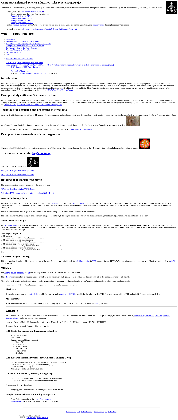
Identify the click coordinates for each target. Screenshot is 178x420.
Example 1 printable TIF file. (22, 18)
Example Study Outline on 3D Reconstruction (23, 41)
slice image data (10, 225)
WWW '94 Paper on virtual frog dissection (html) (24, 63)
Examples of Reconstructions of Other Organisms (25, 46)
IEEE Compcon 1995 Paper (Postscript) (26, 67)
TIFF (94, 261)
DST (78, 412)
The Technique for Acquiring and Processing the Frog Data (28, 44)
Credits (8, 54)
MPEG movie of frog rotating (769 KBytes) (18, 189)
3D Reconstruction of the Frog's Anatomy (22, 48)
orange (7, 273)
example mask (78, 203)
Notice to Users (86, 412)
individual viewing (82, 261)
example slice (57, 203)
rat (29, 273)
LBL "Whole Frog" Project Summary (61, 90)
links (97, 303)
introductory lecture (20, 25)
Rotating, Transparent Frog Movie (19, 50)
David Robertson (42, 418)
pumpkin (20, 273)
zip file (172, 261)
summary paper (98, 25)
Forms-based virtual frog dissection (19, 59)
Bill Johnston (31, 418)
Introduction (10, 39)
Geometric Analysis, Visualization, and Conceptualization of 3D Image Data (33, 105)
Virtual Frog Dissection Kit (31, 12)
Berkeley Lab (71, 412)
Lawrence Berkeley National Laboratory (32, 73)
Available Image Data (14, 52)
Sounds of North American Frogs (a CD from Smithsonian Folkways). (50, 29)
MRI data (8, 277)
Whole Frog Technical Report (81, 129)
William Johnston (17, 401)
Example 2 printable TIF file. (22, 23)
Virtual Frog (112, 412)
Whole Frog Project (100, 412)
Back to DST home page (20, 71)
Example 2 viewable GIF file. (22, 20)
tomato (13, 273)
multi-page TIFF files (68, 294)
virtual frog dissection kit (44, 399)
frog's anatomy (41, 153)
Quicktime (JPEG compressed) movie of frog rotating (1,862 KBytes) (27, 193)
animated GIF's (32, 294)
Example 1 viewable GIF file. (22, 16)
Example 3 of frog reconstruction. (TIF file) (17, 175)
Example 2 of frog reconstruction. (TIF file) (17, 170)
